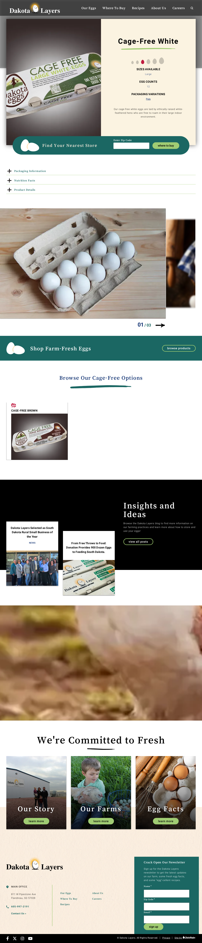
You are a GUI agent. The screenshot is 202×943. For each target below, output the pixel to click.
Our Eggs (88, 8)
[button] (160, 325)
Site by (178, 938)
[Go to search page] (192, 8)
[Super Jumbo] (161, 61)
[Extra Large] (148, 62)
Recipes (138, 8)
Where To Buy (113, 8)
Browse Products (178, 348)
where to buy (166, 145)
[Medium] (137, 62)
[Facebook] (7, 938)
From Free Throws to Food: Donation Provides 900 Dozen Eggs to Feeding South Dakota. (88, 548)
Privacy (166, 938)
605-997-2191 (20, 906)
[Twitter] (15, 938)
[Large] (142, 62)
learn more (36, 821)
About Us (158, 8)
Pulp (148, 99)
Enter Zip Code (122, 140)
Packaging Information (30, 171)
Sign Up (153, 926)
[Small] (132, 63)
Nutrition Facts (24, 180)
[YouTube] (30, 938)
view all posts (138, 541)
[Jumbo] (155, 62)
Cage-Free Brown (24, 410)
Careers (178, 8)
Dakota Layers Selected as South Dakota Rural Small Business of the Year (32, 532)
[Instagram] (22, 938)
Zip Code (149, 899)
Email (148, 912)
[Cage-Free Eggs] (13, 405)
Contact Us (18, 913)
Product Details (24, 189)
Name (148, 886)
